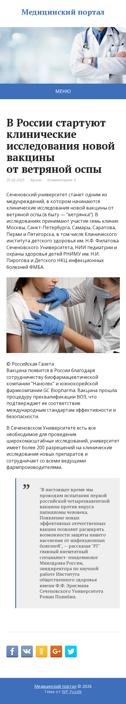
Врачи (36, 180)
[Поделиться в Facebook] (12, 651)
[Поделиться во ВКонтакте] (27, 651)
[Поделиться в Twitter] (71, 651)
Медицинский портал (63, 12)
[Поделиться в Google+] (56, 651)
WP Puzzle (72, 691)
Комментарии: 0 (61, 180)
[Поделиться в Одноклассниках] (41, 651)
